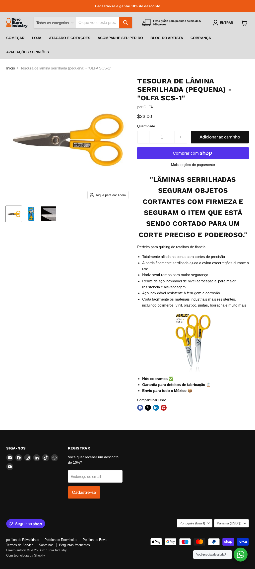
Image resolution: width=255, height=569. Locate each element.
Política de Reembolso (61, 540)
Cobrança (201, 38)
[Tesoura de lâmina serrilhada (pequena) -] (14, 214)
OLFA (148, 107)
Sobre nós (46, 545)
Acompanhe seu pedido (120, 38)
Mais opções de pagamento (193, 165)
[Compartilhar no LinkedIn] (156, 408)
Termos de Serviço (19, 545)
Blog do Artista (166, 38)
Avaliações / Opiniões (27, 52)
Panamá (229, 523)
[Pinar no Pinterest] (164, 408)
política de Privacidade (22, 540)
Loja (37, 38)
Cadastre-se (84, 492)
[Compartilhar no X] (148, 408)
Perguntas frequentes (74, 545)
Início (10, 68)
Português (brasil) (192, 523)
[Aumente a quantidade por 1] (181, 137)
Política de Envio (95, 540)
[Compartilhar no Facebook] (140, 408)
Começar (15, 38)
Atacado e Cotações (69, 38)
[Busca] (125, 22)
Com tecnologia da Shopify (25, 555)
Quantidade (146, 126)
